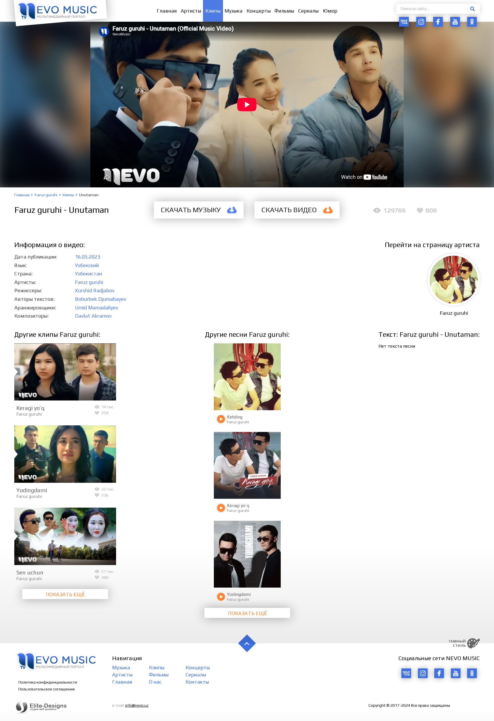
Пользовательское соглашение (46, 689)
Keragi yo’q (30, 407)
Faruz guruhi (89, 282)
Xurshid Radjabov (94, 290)
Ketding (234, 417)
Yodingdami (31, 490)
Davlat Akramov (93, 316)
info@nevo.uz (137, 705)
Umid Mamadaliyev (96, 308)
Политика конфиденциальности (47, 682)
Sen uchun (29, 572)
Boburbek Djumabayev (100, 299)
